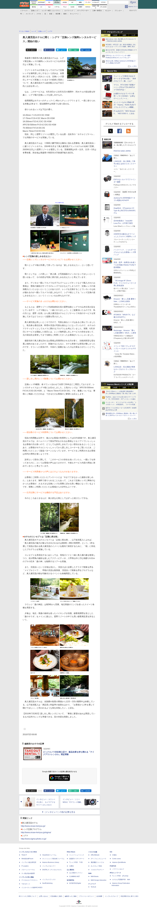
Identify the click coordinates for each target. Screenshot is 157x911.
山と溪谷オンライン (76, 873)
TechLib (93, 887)
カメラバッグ (68, 10)
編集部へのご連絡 (71, 896)
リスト (40, 50)
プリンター (118, 10)
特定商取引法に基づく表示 (129, 896)
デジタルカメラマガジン (29, 880)
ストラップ (29, 14)
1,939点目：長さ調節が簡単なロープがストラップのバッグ (125, 369)
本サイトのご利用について (27, 896)
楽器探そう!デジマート (76, 859)
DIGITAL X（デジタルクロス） (52, 870)
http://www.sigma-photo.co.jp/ (33, 839)
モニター (108, 10)
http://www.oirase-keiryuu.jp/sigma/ (36, 832)
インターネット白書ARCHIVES (31, 887)
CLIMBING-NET (74, 876)
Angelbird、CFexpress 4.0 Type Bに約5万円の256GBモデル (125, 210)
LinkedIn (87, 50)
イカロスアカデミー (97, 870)
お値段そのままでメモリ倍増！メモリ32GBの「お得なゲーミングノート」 (124, 96)
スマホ (39, 14)
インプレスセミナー (49, 866)
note (75, 50)
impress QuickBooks (119, 862)
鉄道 (50, 14)
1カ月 (133, 35)
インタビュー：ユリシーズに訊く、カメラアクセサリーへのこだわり (45, 802)
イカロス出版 (92, 852)
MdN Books (94, 876)
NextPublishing (47, 883)
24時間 (115, 35)
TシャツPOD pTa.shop (120, 876)
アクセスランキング (115, 32)
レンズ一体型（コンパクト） (51, 10)
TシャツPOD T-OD (76, 862)
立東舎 (71, 866)
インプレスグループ (111, 896)
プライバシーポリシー (86, 896)
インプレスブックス (49, 879)
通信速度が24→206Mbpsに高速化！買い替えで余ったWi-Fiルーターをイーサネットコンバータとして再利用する (121, 415)
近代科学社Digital (75, 883)
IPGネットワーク (115, 873)
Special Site (112, 71)
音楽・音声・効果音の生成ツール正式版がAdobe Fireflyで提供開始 (125, 264)
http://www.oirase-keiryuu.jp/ (33, 826)
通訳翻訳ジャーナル (97, 862)
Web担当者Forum (27, 859)
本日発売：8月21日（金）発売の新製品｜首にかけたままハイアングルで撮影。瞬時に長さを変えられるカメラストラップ (121, 47)
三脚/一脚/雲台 (97, 10)
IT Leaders (25, 866)
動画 (65, 14)
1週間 (124, 35)
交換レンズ (34, 10)
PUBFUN (113, 866)
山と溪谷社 (70, 870)
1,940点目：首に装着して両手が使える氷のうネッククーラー (125, 163)
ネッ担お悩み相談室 (28, 873)
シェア (51, 50)
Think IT (24, 855)
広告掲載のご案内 (56, 896)
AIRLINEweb (95, 855)
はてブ (63, 50)
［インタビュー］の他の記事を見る (59, 812)
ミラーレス (24, 10)
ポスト (33, 50)
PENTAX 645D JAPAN (122, 151)
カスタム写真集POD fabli (121, 879)
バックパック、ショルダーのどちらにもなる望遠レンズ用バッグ (125, 252)
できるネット (25, 884)
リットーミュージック (76, 855)
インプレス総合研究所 (28, 862)
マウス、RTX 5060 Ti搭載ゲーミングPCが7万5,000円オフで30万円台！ (124, 87)
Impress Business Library (50, 862)
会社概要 (99, 896)
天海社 (114, 855)
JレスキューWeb (96, 866)
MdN (90, 873)
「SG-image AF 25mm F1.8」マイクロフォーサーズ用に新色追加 (125, 283)
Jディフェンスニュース (98, 859)
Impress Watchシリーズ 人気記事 (120, 384)
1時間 (106, 35)
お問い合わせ (43, 896)
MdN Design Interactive (98, 880)
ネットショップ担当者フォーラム (53, 859)
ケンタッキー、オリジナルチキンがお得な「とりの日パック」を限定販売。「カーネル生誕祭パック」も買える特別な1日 (121, 404)
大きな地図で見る (59, 202)
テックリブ (92, 884)
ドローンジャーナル (28, 870)
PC (21, 14)
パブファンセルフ (118, 869)
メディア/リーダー (83, 10)
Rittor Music (71, 852)
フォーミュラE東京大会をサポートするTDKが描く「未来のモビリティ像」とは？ (125, 78)
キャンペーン (74, 14)
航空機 (58, 14)
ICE (111, 852)
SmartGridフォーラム (49, 855)
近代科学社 (70, 880)
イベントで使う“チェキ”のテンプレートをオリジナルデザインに (125, 348)
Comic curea (116, 859)
